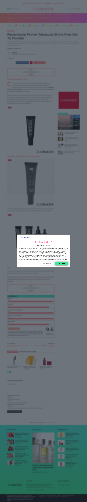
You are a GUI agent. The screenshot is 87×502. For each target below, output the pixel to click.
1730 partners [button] (27, 248)
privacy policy (61, 259)
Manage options (47, 263)
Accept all (62, 263)
